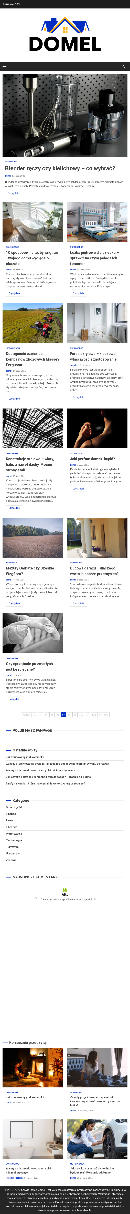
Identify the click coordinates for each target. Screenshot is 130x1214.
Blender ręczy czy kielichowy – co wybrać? (65, 115)
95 (52, 715)
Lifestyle (11, 827)
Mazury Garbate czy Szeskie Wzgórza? (33, 538)
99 (75, 715)
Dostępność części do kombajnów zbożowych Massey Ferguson (33, 323)
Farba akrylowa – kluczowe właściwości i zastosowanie (97, 323)
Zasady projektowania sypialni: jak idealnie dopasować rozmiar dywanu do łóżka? (57, 763)
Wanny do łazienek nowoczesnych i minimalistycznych (40, 770)
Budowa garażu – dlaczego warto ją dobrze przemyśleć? (97, 538)
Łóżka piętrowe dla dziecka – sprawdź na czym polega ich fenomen (97, 222)
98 (69, 715)
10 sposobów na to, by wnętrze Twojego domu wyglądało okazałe (33, 222)
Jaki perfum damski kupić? (97, 428)
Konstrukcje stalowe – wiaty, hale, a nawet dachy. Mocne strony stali (33, 428)
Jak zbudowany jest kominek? (25, 757)
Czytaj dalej (13, 193)
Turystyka (11, 563)
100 (81, 715)
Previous (26, 715)
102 (94, 715)
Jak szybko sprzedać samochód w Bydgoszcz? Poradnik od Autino (48, 777)
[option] (65, 894)
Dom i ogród (11, 161)
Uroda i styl (76, 453)
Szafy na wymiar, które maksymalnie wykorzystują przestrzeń (45, 783)
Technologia (14, 840)
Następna (104, 715)
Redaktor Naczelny (14, 1178)
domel (8, 176)
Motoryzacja (13, 348)
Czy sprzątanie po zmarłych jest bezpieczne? (33, 633)
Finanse (11, 813)
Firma (9, 820)
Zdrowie (11, 860)
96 (57, 715)
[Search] (124, 66)
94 (46, 715)
